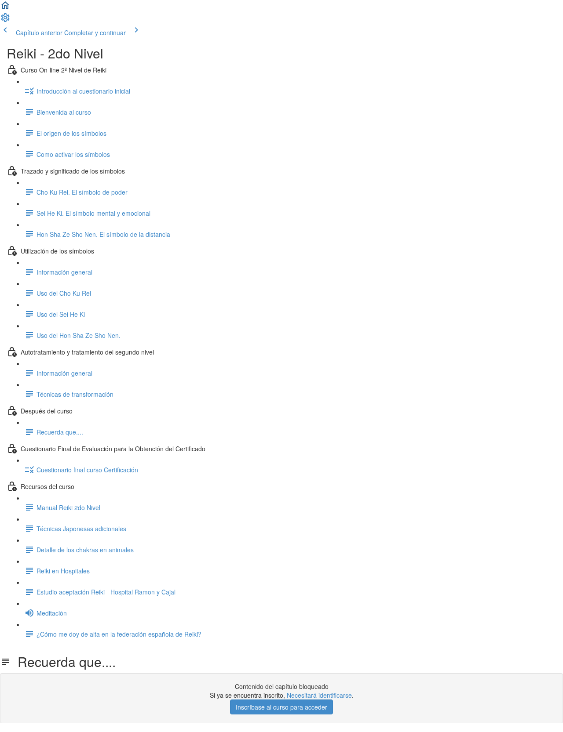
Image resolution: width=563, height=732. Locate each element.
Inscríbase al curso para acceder (281, 707)
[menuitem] (5, 20)
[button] (5, 8)
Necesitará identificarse (319, 695)
